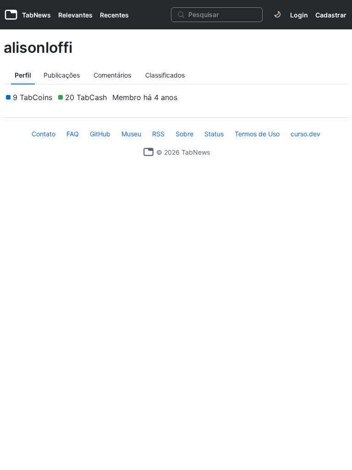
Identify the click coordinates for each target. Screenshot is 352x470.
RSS (158, 134)
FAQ (72, 134)
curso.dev (305, 134)
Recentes (114, 15)
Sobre (184, 134)
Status (214, 134)
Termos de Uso (257, 134)
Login (299, 15)
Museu (131, 134)
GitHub (100, 134)
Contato (43, 134)
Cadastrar (330, 15)
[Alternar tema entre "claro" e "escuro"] (277, 14)
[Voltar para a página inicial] (148, 152)
